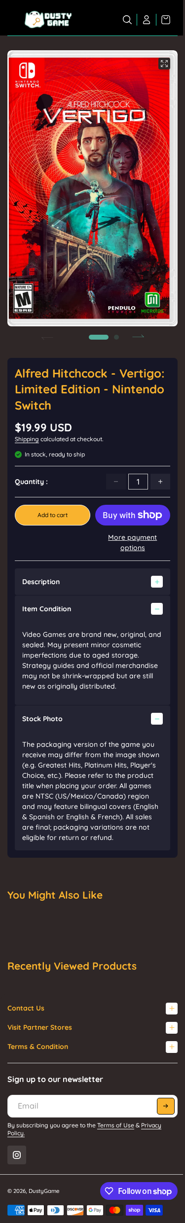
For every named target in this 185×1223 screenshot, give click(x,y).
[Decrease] (116, 481)
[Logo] (48, 20)
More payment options (132, 542)
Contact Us (25, 1008)
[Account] (146, 20)
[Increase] (160, 481)
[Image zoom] (164, 64)
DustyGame (44, 1191)
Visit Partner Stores (39, 1027)
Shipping (27, 439)
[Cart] (163, 20)
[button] (99, 337)
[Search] (127, 20)
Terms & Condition (37, 1046)
